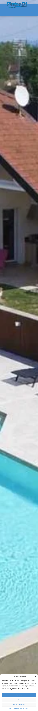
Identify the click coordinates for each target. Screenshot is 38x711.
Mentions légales (24, 708)
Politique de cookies (14, 708)
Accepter (19, 695)
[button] (35, 677)
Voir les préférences (19, 705)
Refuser (19, 700)
